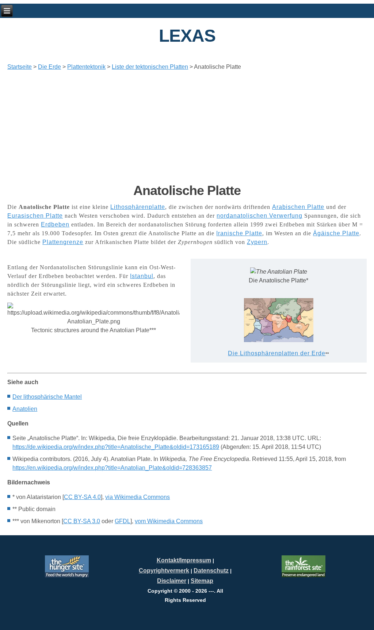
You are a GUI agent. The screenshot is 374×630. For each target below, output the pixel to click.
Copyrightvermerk (164, 570)
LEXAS (187, 35)
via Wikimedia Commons (137, 497)
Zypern (257, 242)
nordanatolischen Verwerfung (259, 216)
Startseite (19, 67)
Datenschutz (211, 570)
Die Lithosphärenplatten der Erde (276, 353)
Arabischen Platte (298, 207)
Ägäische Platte (336, 233)
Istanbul (141, 276)
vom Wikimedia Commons (169, 521)
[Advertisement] (186, 127)
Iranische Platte (239, 233)
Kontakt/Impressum (184, 560)
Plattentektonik (86, 67)
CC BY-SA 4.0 (82, 497)
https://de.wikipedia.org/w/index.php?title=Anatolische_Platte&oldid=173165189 (115, 447)
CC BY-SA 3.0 (81, 521)
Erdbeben (55, 224)
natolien (24, 409)
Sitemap (202, 581)
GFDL (122, 521)
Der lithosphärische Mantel (47, 397)
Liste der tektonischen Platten (150, 67)
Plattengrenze (62, 242)
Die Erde (49, 67)
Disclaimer (171, 581)
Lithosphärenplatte (137, 207)
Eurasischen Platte (35, 216)
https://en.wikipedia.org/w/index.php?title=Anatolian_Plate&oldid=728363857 (112, 468)
